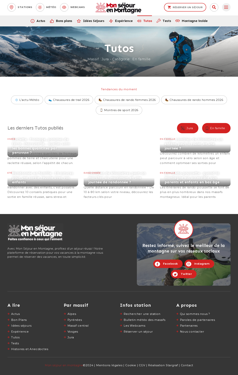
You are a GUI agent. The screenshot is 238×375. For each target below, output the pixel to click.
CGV (142, 365)
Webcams (77, 7)
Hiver (11, 139)
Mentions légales (109, 365)
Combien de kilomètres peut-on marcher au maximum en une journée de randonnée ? (119, 185)
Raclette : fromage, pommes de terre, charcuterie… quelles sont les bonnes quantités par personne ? (42, 151)
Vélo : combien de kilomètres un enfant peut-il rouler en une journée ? (195, 151)
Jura (189, 128)
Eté (9, 172)
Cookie (130, 365)
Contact (187, 365)
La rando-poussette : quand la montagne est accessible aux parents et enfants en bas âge (195, 185)
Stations (25, 7)
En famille (217, 128)
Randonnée (92, 172)
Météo (51, 7)
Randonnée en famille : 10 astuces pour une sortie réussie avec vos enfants (42, 185)
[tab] (226, 7)
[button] (214, 7)
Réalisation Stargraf (163, 365)
